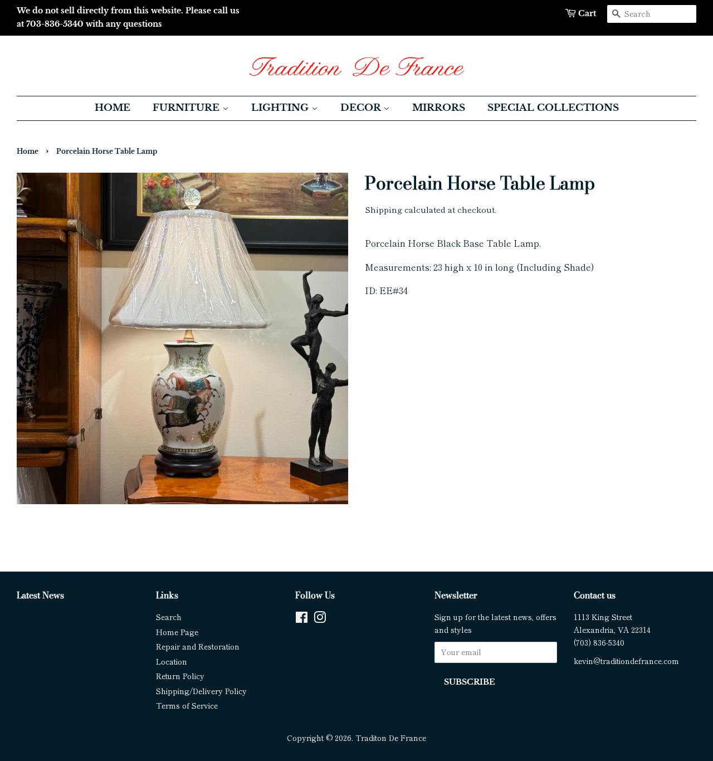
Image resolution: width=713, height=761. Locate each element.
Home (112, 108)
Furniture (187, 108)
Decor (361, 108)
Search (169, 616)
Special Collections (553, 108)
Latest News (40, 595)
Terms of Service (187, 705)
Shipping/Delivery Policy (201, 690)
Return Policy (180, 675)
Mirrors (438, 108)
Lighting (281, 108)
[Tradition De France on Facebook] (301, 619)
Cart (587, 13)
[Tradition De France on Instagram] (320, 619)
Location (171, 661)
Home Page (177, 631)
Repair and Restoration (198, 646)
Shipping (383, 209)
